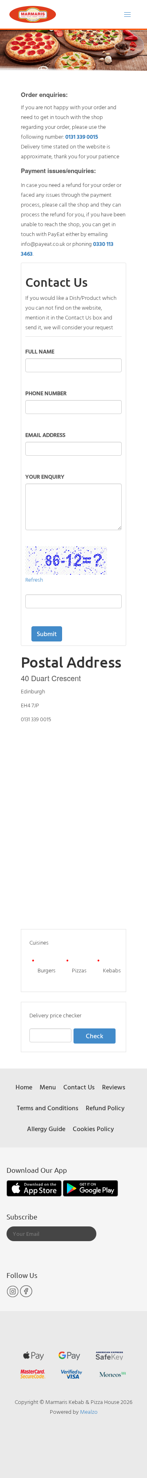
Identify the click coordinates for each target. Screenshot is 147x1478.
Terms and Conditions (47, 1108)
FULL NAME (39, 351)
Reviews (113, 1087)
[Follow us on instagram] (13, 1295)
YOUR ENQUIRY (45, 476)
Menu (48, 1087)
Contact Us (79, 1087)
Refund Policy (105, 1108)
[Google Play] (90, 1187)
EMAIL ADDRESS (45, 434)
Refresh (34, 579)
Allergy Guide (46, 1129)
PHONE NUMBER (46, 393)
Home (24, 1087)
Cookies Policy (93, 1129)
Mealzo (89, 1411)
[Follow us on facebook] (26, 1295)
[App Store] (35, 1187)
